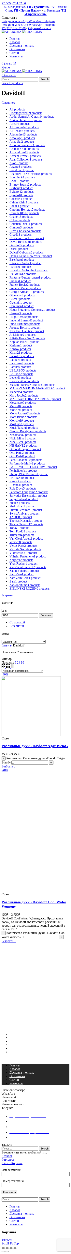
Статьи (14, 1048)
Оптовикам (17, 1044)
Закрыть (7, 595)
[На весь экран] (11, 1248)
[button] (35, 1058)
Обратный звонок (39, 28)
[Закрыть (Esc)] (3, 1248)
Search (44, 79)
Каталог (14, 1037)
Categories (8, 102)
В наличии (16, 626)
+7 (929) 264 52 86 (14, 3)
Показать (45, 615)
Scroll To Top (10, 1243)
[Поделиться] (7, 1248)
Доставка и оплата (21, 1041)
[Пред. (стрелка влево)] (3, 1251)
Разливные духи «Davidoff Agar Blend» (35, 746)
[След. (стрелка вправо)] (7, 1251)
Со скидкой (17, 622)
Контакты (16, 1052)
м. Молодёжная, (27, 7)
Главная (7, 645)
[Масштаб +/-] (15, 1248)
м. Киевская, (45, 12)
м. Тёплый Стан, (36, 8)
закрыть (7, 1239)
